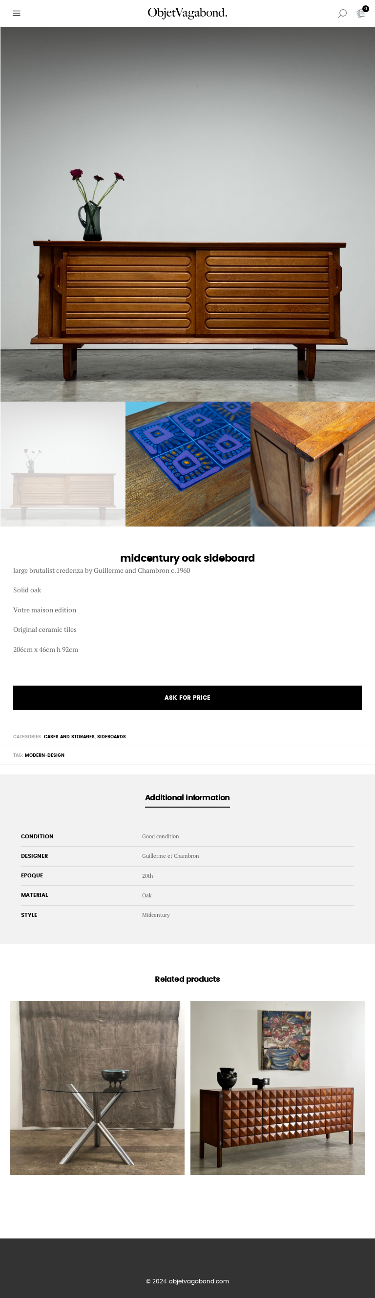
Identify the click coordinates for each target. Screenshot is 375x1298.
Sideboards (111, 737)
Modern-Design (44, 755)
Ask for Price (187, 698)
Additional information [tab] (187, 798)
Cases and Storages (69, 737)
